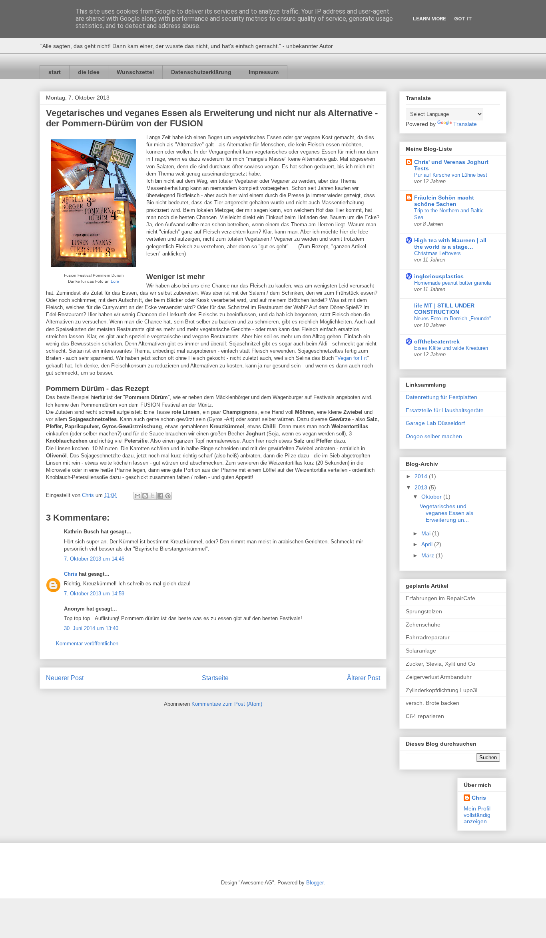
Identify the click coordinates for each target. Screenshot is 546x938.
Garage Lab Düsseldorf (435, 423)
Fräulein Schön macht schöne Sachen (444, 200)
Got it (463, 19)
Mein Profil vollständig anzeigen (477, 814)
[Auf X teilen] (153, 496)
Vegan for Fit (352, 358)
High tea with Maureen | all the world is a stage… (450, 243)
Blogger (314, 883)
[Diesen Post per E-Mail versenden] (137, 496)
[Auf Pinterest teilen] (168, 496)
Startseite (215, 678)
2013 (421, 487)
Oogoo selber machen (434, 436)
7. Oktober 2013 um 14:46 (94, 559)
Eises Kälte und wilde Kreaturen (451, 348)
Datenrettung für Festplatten (441, 397)
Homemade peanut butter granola (452, 283)
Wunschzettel (135, 72)
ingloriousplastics (439, 276)
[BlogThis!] (145, 496)
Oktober (432, 496)
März (428, 555)
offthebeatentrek (437, 341)
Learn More (429, 19)
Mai (426, 533)
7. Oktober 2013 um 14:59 (94, 594)
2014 (421, 476)
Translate (465, 124)
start (54, 72)
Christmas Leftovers (437, 253)
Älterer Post (363, 678)
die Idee (89, 72)
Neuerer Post (65, 678)
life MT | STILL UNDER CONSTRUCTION (444, 308)
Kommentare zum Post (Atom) (226, 704)
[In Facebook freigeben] (160, 496)
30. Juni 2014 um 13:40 (91, 628)
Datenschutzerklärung (201, 72)
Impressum (264, 72)
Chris (70, 574)
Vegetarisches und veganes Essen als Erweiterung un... (446, 513)
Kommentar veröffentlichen (87, 644)
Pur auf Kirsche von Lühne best (450, 175)
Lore (115, 281)
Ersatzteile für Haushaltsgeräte (445, 410)
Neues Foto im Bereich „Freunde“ (452, 318)
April (427, 544)
